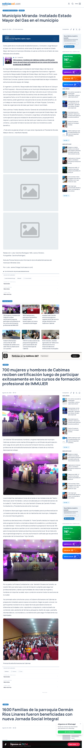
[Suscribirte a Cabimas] (11, 671)
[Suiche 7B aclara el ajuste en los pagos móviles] (65, 124)
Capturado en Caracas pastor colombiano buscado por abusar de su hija (74, 160)
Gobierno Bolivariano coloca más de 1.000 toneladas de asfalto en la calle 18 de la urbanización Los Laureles (11, 344)
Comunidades (28, 278)
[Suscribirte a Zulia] (19, 671)
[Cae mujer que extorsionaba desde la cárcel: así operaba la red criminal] (65, 188)
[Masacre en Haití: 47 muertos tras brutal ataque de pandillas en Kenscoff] (65, 170)
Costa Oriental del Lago (10, 10)
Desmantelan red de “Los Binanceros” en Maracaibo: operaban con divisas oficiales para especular (74, 105)
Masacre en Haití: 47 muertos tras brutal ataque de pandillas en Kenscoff (74, 170)
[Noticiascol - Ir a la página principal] (11, 3)
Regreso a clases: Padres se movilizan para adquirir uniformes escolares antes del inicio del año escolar (74, 150)
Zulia (21, 671)
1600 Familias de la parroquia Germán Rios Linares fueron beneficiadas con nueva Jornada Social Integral (30, 319)
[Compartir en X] (76, 29)
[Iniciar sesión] (69, 3)
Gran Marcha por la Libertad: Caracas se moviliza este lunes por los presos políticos (74, 114)
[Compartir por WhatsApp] (79, 29)
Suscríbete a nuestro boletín (71, 37)
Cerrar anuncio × (77, 739)
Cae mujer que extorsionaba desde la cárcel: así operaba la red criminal (74, 188)
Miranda (21, 10)
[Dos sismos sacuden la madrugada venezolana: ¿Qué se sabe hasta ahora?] (65, 94)
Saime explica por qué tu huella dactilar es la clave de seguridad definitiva (74, 133)
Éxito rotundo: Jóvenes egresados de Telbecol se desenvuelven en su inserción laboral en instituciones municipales (50, 344)
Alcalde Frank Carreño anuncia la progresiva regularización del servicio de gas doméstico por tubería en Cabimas (50, 319)
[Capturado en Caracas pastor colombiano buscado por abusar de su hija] (65, 160)
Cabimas (5, 364)
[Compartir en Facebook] (73, 29)
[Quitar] (80, 724)
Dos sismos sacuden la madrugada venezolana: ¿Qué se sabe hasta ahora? (74, 94)
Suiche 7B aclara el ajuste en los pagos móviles (73, 123)
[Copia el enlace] (71, 29)
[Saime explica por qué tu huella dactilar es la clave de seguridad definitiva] (65, 133)
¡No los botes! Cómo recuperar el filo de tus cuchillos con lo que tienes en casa (74, 179)
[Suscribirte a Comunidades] (24, 278)
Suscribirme (70, 46)
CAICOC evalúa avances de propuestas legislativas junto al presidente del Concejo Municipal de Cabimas (31, 344)
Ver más (65, 140)
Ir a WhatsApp (70, 732)
